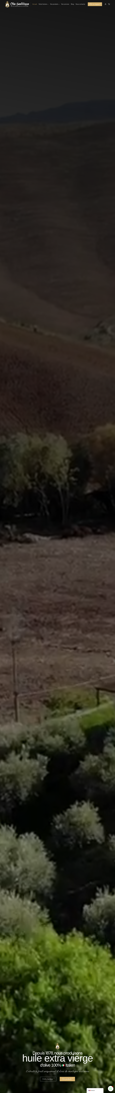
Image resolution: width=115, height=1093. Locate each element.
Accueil (34, 4)
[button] (110, 1088)
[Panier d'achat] (109, 4)
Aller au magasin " (95, 4)
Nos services (65, 4)
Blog (72, 4)
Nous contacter (80, 4)
